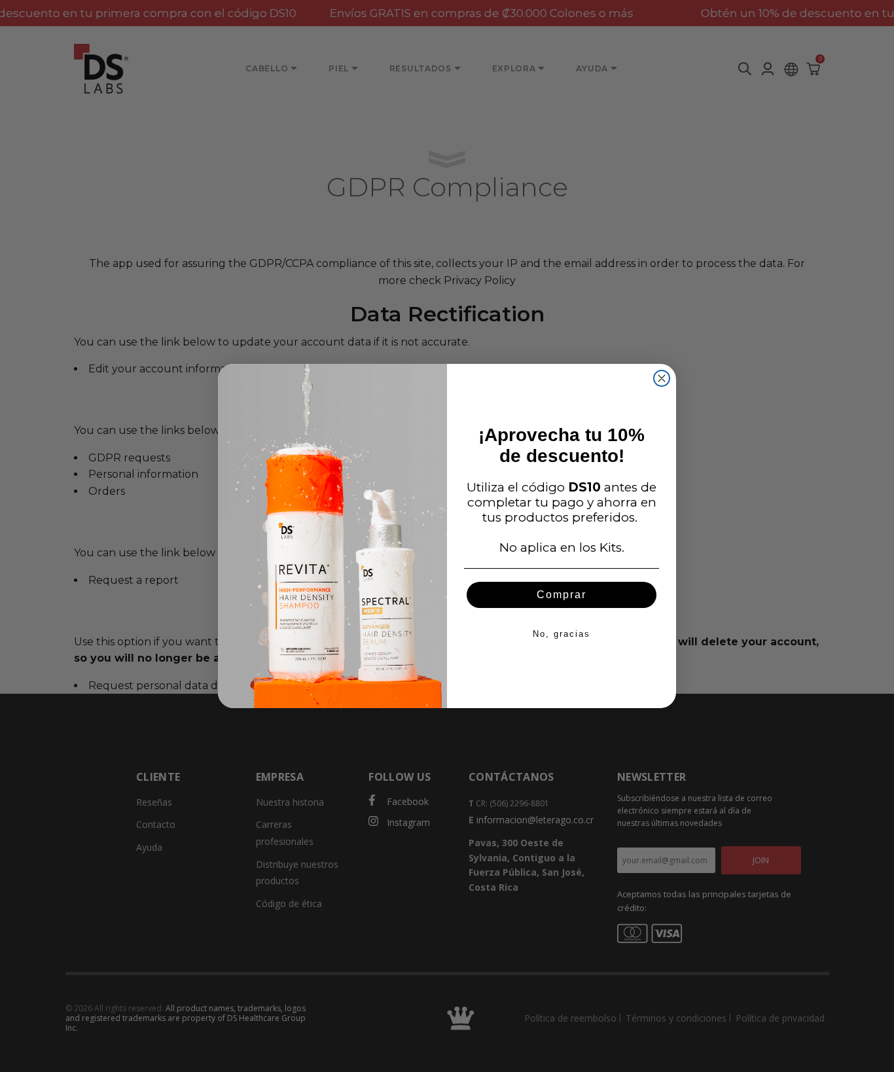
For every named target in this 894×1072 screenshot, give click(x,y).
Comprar (561, 594)
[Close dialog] (662, 378)
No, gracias (561, 634)
